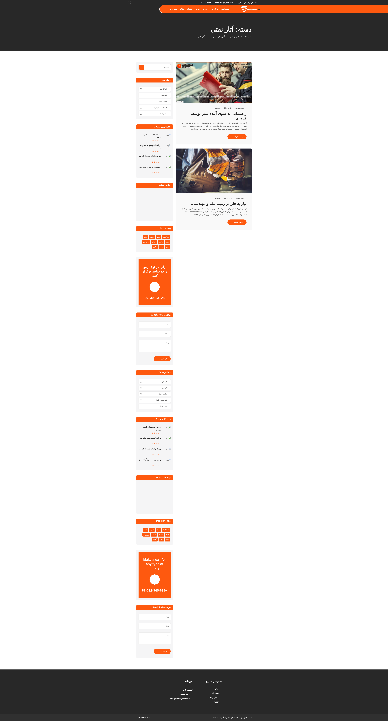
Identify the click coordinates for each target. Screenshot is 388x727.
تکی (145, 237)
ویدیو (167, 247)
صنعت (161, 242)
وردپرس (146, 242)
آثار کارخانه (163, 89)
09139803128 (155, 298)
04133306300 (206, 3)
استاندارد (166, 237)
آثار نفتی (217, 108)
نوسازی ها (163, 113)
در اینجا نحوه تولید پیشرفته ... (150, 146)
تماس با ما (173, 9)
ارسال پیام (163, 359)
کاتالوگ (189, 9)
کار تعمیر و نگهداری (160, 107)
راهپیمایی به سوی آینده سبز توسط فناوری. (219, 115)
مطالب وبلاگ (214, 698)
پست (161, 247)
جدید (167, 242)
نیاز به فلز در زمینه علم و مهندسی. (219, 203)
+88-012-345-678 (154, 590)
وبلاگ (182, 9)
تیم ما (198, 9)
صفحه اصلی (225, 9)
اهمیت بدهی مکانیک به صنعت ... (152, 135)
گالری (155, 247)
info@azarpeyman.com (224, 3)
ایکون (158, 237)
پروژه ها (205, 9)
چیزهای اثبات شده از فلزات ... (150, 157)
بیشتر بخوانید (238, 137)
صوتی (154, 242)
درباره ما (215, 9)
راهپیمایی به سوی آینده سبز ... (150, 168)
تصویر (152, 237)
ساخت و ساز (162, 101)
